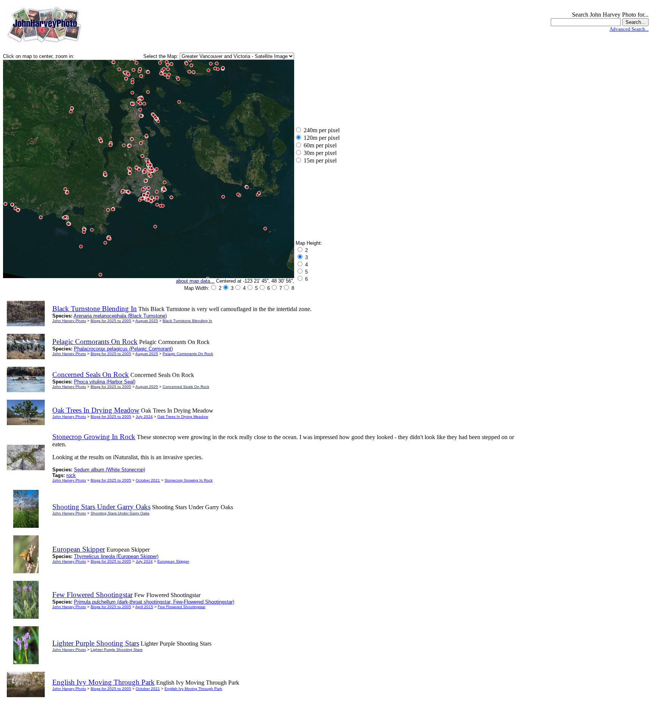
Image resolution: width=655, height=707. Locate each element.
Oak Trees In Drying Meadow (182, 417)
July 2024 (144, 417)
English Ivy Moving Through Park (193, 689)
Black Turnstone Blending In (187, 321)
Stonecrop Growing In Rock (189, 480)
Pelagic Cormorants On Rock (188, 354)
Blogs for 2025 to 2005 (111, 321)
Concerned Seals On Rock (186, 387)
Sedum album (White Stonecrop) (109, 469)
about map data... (195, 281)
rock (71, 475)
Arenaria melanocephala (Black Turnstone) (120, 316)
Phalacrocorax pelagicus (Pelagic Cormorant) (123, 349)
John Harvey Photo (69, 321)
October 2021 (148, 480)
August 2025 (146, 321)
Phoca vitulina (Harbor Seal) (104, 382)
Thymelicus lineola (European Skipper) (116, 556)
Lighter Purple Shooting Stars (117, 650)
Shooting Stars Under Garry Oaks (120, 513)
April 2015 (144, 607)
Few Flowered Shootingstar (181, 607)
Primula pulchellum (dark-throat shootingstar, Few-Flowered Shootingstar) (154, 602)
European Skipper (173, 561)
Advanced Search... (629, 29)
